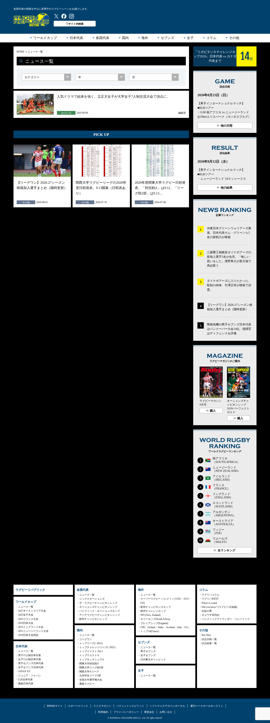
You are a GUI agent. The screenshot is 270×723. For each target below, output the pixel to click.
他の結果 (226, 187)
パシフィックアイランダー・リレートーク (226, 619)
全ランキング (226, 550)
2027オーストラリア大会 (32, 610)
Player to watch (209, 603)
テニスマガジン (102, 705)
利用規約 (103, 712)
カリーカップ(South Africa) (155, 619)
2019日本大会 (25, 623)
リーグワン (85, 639)
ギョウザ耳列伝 (210, 615)
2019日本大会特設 (28, 635)
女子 (190, 38)
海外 (144, 38)
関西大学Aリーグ (89, 671)
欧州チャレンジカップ (153, 611)
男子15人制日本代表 (29, 655)
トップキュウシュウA (91, 659)
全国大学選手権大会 (90, 679)
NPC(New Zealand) (150, 615)
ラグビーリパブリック (32, 19)
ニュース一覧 (35, 51)
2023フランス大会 (28, 619)
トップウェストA (89, 655)
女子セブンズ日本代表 (30, 667)
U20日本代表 (25, 679)
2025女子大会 (25, 614)
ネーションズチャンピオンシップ (98, 607)
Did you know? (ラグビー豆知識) (219, 607)
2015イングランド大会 (30, 627)
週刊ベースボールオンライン (206, 705)
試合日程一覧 (209, 639)
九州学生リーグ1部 (90, 675)
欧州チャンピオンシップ (93, 619)
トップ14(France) (149, 631)
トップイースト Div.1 (91, 651)
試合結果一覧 (209, 643)
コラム (211, 38)
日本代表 (76, 38)
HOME (20, 51)
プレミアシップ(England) (154, 623)
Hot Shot (206, 635)
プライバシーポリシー (126, 712)
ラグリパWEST (210, 598)
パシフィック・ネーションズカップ (99, 611)
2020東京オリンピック (153, 659)
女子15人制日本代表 (29, 659)
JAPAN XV (24, 671)
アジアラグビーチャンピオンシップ (99, 615)
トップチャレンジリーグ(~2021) (97, 647)
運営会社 (149, 712)
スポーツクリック (78, 705)
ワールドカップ (45, 38)
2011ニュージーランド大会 (33, 631)
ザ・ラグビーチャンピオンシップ (98, 603)
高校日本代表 (25, 683)
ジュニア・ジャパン (29, 675)
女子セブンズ (148, 655)
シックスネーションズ (92, 598)
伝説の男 (207, 611)
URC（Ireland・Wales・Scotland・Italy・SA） (165, 627)
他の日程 (226, 125)
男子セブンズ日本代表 (30, 663)
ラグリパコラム (210, 594)
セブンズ (167, 38)
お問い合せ (165, 712)
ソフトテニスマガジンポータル (167, 705)
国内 (125, 38)
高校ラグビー (86, 683)
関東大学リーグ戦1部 (91, 667)
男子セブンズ (148, 651)
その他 (234, 38)
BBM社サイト (55, 705)
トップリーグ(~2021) (91, 643)
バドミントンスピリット (130, 705)
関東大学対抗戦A (89, 663)
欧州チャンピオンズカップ (155, 607)
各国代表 (102, 38)
